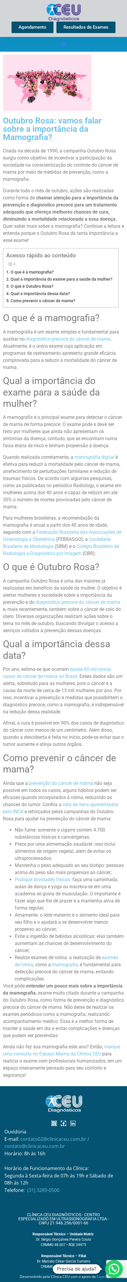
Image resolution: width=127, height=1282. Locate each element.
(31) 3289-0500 (43, 1190)
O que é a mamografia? (32, 272)
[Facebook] (63, 1123)
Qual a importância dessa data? (40, 293)
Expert (102, 1276)
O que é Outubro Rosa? (32, 286)
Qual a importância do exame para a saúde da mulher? (62, 279)
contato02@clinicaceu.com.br (53, 1139)
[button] (63, 44)
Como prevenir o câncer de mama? (43, 300)
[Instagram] (54, 1123)
